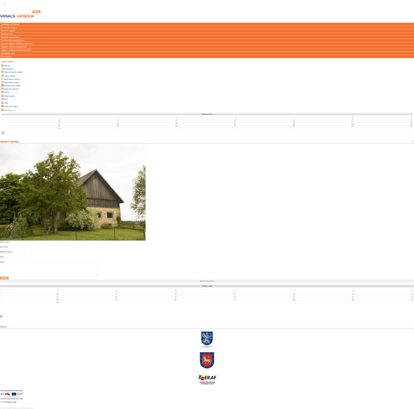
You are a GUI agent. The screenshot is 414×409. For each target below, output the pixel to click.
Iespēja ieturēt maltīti (12, 86)
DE (19, 21)
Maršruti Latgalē (8, 31)
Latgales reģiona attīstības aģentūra (16, 44)
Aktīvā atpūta (9, 96)
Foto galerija (6, 56)
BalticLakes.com (207, 281)
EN (6, 21)
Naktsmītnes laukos (12, 82)
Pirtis (6, 99)
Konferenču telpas (11, 106)
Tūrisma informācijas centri (12, 40)
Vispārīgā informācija (10, 24)
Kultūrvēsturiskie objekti (13, 72)
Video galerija (7, 34)
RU (14, 21)
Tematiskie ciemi (8, 53)
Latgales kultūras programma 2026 (16, 50)
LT (10, 21)
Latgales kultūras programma (14, 47)
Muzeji (6, 66)
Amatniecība (8, 69)
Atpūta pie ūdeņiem (11, 89)
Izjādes (7, 92)
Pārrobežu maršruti (9, 27)
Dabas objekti (9, 76)
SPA (6, 103)
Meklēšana (8, 110)
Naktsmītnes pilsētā (11, 79)
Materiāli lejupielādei (10, 37)
